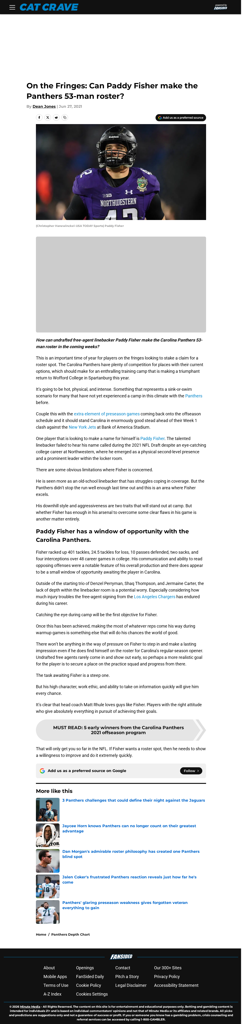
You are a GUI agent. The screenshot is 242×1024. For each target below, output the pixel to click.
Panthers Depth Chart (70, 934)
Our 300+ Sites (168, 967)
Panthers (193, 395)
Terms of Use (56, 985)
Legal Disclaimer (131, 985)
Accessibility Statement (176, 985)
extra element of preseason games (107, 413)
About (49, 967)
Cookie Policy (88, 985)
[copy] (64, 117)
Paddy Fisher (152, 438)
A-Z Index (52, 994)
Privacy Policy (167, 976)
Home (41, 934)
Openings (85, 967)
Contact (122, 967)
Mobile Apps (55, 976)
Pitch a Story (127, 976)
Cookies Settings (92, 994)
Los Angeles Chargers (154, 596)
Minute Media (30, 1006)
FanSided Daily (90, 976)
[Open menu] (12, 7)
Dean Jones (44, 106)
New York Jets (82, 427)
